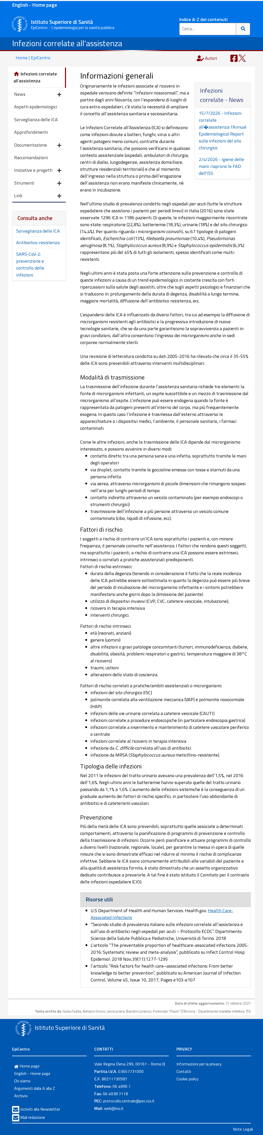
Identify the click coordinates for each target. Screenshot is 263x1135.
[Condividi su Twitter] (242, 57)
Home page (29, 1066)
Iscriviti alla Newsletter (40, 1109)
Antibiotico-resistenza (38, 242)
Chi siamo (22, 1081)
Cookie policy (187, 1079)
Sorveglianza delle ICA (36, 119)
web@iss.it (114, 1108)
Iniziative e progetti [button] (33, 170)
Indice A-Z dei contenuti (203, 19)
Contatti (183, 1071)
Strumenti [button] (24, 182)
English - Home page (34, 5)
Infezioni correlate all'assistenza (67, 43)
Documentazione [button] (30, 144)
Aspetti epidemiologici (35, 106)
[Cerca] (243, 29)
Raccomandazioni (31, 157)
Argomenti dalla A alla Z (34, 1088)
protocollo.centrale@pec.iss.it (129, 1101)
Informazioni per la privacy (199, 1064)
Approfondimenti (31, 132)
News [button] (19, 94)
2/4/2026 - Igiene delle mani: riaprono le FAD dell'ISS (221, 166)
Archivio (21, 1096)
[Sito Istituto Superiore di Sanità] (23, 1028)
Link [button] (18, 195)
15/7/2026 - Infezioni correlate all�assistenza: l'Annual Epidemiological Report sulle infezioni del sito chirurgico (223, 130)
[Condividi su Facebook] (234, 57)
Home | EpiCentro (33, 57)
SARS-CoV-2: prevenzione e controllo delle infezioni (30, 264)
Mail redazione (32, 1117)
